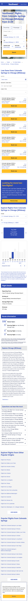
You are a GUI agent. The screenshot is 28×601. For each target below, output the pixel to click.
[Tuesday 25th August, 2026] (3, 255)
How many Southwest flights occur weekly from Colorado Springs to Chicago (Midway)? (12, 414)
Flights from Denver (5, 476)
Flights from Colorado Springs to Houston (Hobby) (13, 542)
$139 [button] (10, 21)
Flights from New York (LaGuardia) (9, 490)
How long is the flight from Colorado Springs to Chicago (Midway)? (13, 410)
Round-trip (6, 27)
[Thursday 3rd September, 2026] (25, 254)
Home (2, 62)
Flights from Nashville (6, 496)
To (4, 40)
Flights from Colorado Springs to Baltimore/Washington (8, 549)
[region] (14, 591)
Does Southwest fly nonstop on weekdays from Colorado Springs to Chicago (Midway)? (12, 418)
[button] (2, 4)
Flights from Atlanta (5, 470)
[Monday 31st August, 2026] (17, 255)
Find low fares (14, 200)
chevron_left (2, 233)
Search (14, 52)
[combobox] (14, 216)
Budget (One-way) (6, 82)
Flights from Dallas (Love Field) (8, 463)
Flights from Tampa (5, 483)
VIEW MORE (14, 512)
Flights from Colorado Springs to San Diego (11, 545)
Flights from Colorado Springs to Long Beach (11, 539)
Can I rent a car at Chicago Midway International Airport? (10, 430)
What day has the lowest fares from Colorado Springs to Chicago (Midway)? (13, 426)
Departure (7, 45)
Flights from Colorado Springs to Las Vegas (11, 525)
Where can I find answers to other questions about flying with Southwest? (13, 443)
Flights (8, 62)
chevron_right (26, 233)
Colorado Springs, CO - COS (11, 37)
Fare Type (4, 89)
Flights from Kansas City (6, 500)
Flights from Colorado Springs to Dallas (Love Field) (13, 532)
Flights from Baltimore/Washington (9, 493)
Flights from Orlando (6, 473)
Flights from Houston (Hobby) (8, 466)
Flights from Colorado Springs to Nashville (11, 567)
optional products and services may (17, 274)
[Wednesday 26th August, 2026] (5, 255)
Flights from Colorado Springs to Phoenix (10, 528)
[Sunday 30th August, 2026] (15, 254)
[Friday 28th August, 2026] (10, 258)
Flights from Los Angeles (7, 480)
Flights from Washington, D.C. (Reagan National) (12, 507)
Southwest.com (20, 277)
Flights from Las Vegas (6, 486)
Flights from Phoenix (6, 459)
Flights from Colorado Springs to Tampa (10, 564)
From (5, 35)
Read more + (5, 399)
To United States (17, 62)
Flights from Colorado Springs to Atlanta (10, 574)
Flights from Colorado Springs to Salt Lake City (12, 570)
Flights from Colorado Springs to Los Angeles (11, 557)
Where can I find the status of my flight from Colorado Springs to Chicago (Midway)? (13, 439)
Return (17, 45)
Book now (14, 106)
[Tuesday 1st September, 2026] (20, 255)
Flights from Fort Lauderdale (7, 503)
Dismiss (14, 596)
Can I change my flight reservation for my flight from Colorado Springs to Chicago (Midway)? (12, 434)
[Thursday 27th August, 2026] (8, 255)
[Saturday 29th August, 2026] (13, 255)
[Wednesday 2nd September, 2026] (22, 255)
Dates (2, 76)
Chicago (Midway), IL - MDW (11, 42)
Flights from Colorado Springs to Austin (10, 560)
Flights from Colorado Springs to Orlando (10, 535)
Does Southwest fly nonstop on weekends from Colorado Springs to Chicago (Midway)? (12, 422)
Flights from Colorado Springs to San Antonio (11, 554)
